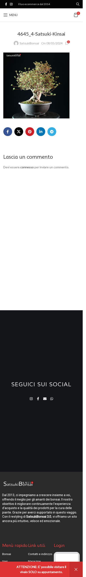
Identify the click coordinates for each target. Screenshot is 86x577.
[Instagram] (31, 398)
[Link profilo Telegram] (51, 131)
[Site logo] (42, 14)
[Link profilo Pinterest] (29, 131)
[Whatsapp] (51, 398)
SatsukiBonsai (29, 43)
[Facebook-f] (38, 398)
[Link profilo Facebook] (6, 4)
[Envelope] (45, 398)
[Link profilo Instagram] (11, 4)
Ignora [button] (76, 569)
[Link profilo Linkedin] (40, 131)
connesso (27, 167)
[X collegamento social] (18, 131)
